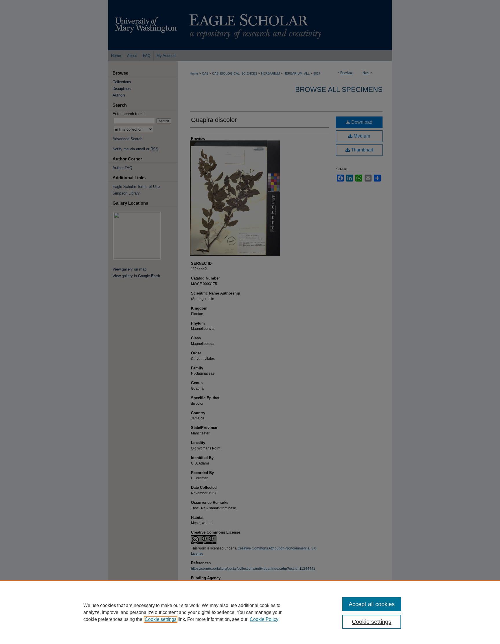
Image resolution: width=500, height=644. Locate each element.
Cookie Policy (264, 619)
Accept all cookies (372, 604)
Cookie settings (161, 619)
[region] (250, 612)
